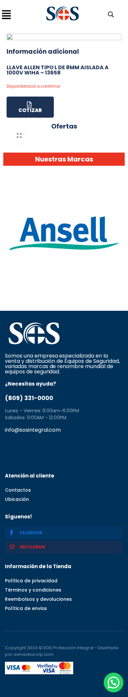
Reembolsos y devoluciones (38, 599)
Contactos (18, 490)
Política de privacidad (31, 580)
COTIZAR (30, 110)
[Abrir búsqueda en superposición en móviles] (110, 13)
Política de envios (26, 608)
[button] (113, 682)
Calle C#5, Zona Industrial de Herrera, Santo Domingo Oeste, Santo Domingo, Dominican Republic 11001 (61, 451)
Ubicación (17, 499)
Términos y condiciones (33, 590)
